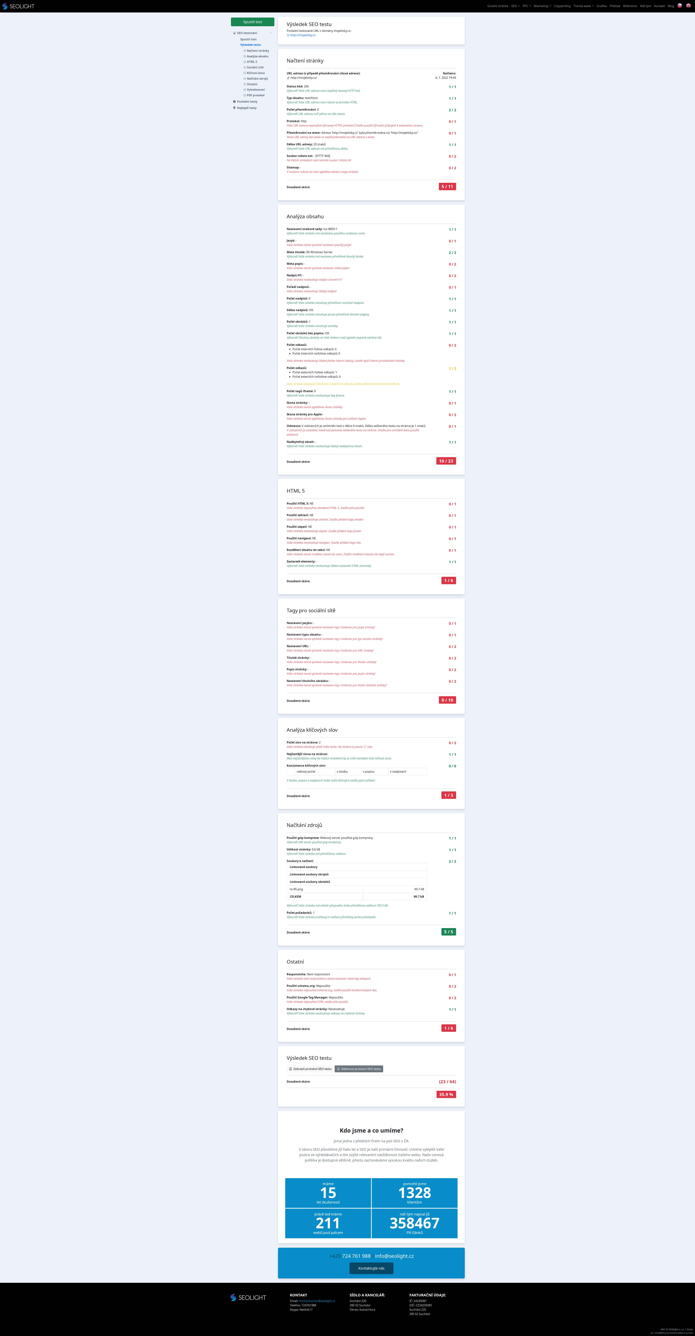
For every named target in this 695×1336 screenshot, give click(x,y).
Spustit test (252, 21)
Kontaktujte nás (371, 1268)
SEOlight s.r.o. (677, 1329)
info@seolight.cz (394, 1255)
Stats (690, 1329)
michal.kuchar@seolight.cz (317, 1301)
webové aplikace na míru (681, 1333)
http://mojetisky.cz (303, 35)
